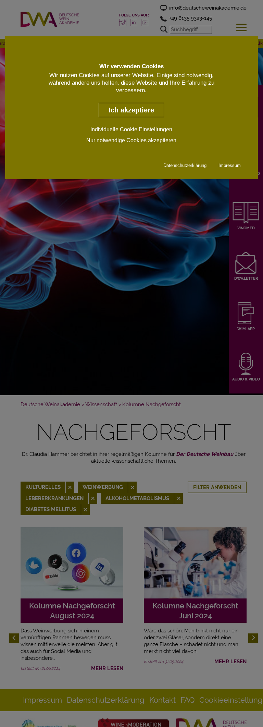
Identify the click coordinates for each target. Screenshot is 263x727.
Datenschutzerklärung (184, 165)
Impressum (229, 165)
